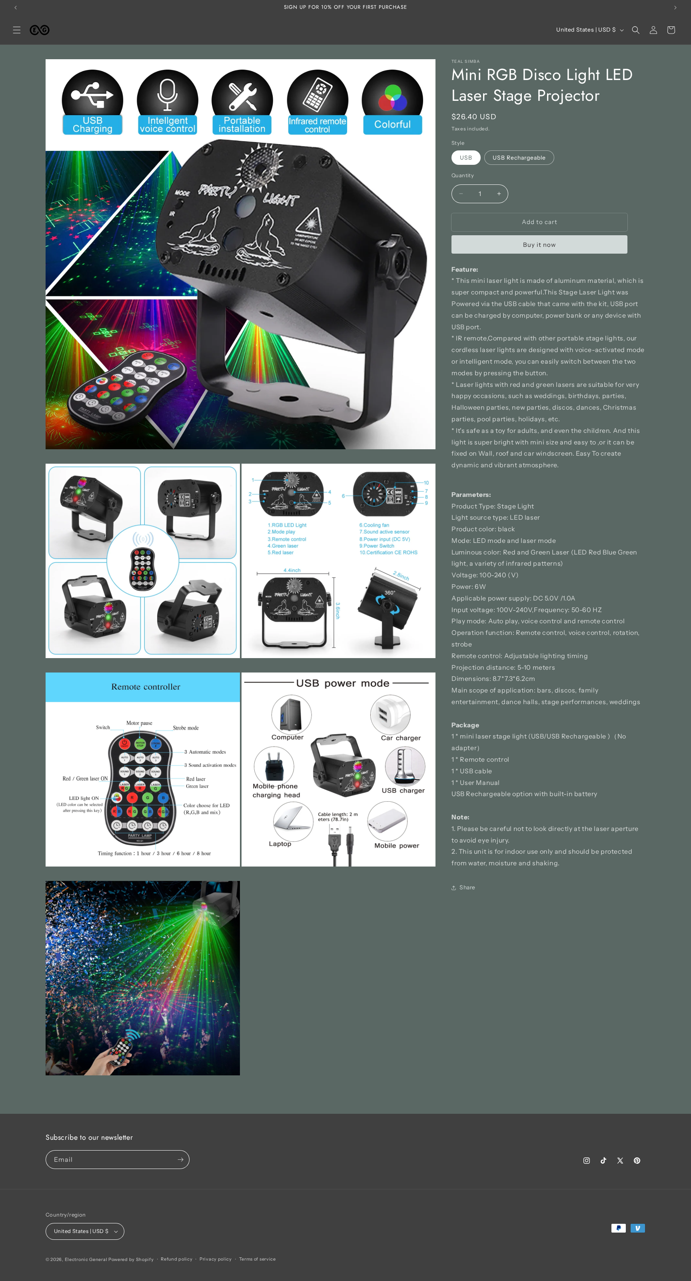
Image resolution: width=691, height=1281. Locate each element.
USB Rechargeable (519, 157)
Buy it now (539, 244)
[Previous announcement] (15, 7)
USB (466, 157)
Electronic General (86, 1259)
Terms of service (257, 1259)
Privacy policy (216, 1259)
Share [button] (467, 887)
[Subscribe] (180, 1159)
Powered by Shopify (131, 1259)
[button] (17, 30)
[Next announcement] (675, 7)
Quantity (462, 175)
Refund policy (176, 1259)
